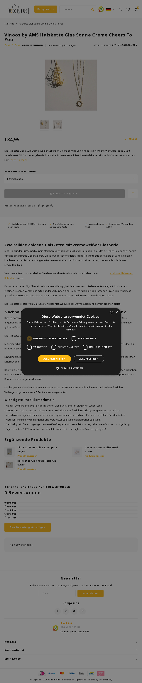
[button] (71, 368)
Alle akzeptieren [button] (54, 358)
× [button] (116, 312)
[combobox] (111, 312)
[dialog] (71, 341)
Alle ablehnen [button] (88, 358)
